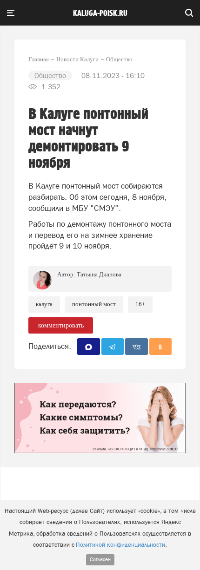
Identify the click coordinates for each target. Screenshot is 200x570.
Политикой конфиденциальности (120, 544)
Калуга (44, 304)
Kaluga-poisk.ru (100, 13)
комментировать (61, 325)
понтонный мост (94, 304)
